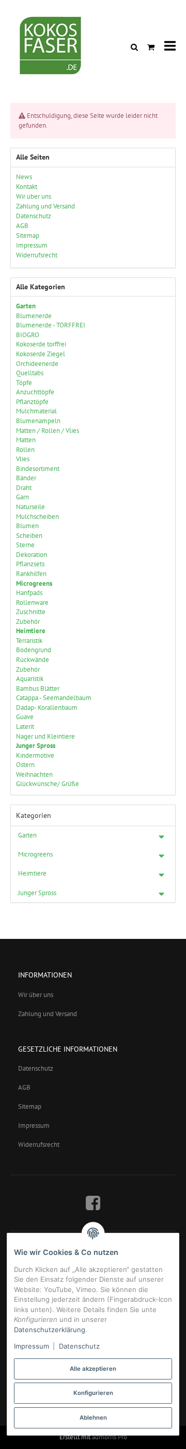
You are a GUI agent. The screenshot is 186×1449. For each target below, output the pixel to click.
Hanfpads (29, 592)
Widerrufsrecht (38, 1144)
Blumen (27, 525)
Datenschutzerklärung (49, 1329)
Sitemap (29, 1106)
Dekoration (31, 554)
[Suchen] (134, 46)
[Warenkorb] (151, 46)
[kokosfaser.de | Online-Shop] (51, 46)
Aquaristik (29, 678)
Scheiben (29, 535)
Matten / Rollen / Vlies (47, 430)
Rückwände (32, 659)
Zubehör (28, 621)
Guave (25, 716)
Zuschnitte (30, 611)
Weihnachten (34, 774)
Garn (22, 497)
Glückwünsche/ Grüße (47, 783)
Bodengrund (33, 649)
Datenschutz (35, 1068)
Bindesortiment (37, 468)
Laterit (25, 726)
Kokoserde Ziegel (40, 354)
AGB (24, 1087)
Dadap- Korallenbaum (47, 707)
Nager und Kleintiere (45, 736)
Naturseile (30, 506)
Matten (26, 439)
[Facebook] (93, 1202)
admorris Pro (109, 1437)
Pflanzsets (30, 564)
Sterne (25, 544)
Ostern (25, 764)
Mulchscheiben (37, 516)
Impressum (34, 1125)
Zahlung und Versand (47, 1013)
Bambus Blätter (37, 688)
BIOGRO (27, 334)
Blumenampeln (38, 420)
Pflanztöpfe (32, 401)
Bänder (26, 478)
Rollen (25, 449)
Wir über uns (35, 994)
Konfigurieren (93, 1392)
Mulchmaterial (36, 411)
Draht (24, 487)
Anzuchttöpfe (35, 392)
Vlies (22, 459)
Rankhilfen (31, 573)
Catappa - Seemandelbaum (53, 697)
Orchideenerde (37, 363)
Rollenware (32, 602)
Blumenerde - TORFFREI (50, 325)
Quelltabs (29, 373)
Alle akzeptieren (93, 1368)
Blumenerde (34, 315)
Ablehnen (93, 1417)
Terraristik (29, 640)
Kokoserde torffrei (41, 344)
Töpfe (24, 382)
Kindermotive (35, 755)
